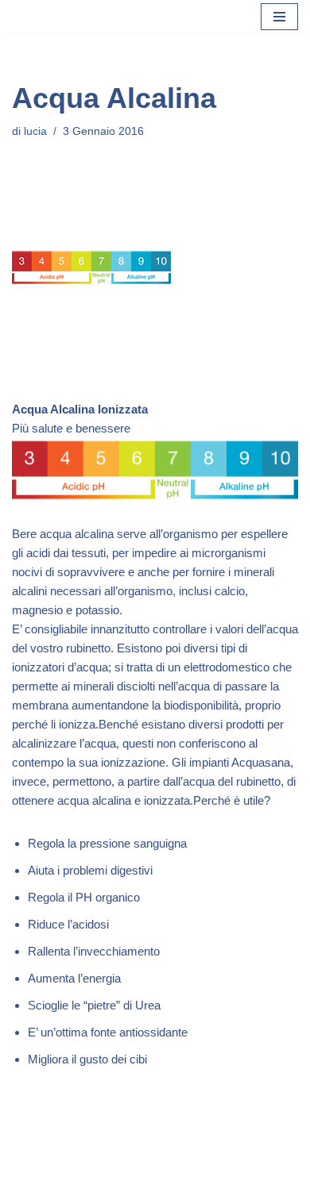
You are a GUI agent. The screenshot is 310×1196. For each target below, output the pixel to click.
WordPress (206, 1179)
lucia (35, 131)
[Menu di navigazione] (279, 16)
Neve (89, 1179)
